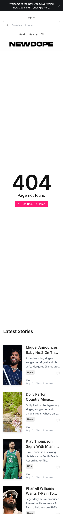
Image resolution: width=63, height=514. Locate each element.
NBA (29, 466)
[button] (31, 25)
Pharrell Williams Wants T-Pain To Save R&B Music (40, 493)
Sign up (31, 18)
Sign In (22, 34)
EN (42, 34)
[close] (59, 5)
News (30, 372)
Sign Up (33, 34)
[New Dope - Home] (31, 44)
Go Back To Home (34, 204)
